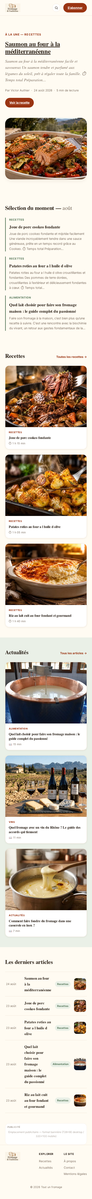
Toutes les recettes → (71, 357)
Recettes (45, 1161)
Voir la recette (19, 102)
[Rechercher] (56, 8)
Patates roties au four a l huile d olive (40, 266)
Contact (69, 1167)
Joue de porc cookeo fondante (34, 227)
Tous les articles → (73, 653)
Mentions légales (75, 1174)
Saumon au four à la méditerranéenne (32, 47)
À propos (70, 1161)
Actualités (46, 1167)
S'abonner (75, 7)
